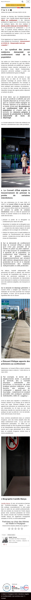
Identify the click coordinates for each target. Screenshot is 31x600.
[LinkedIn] (4, 10)
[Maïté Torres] (5, 542)
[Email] (11, 10)
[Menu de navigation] (28, 1)
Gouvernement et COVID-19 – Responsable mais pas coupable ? (15, 43)
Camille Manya (5, 503)
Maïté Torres (13, 537)
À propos (4, 534)
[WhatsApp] (8, 10)
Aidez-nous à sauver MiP (15, 5)
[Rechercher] (22, 1)
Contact (3, 598)
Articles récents (11, 534)
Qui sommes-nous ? (18, 596)
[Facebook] (2, 10)
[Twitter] (6, 10)
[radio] (9, 529)
